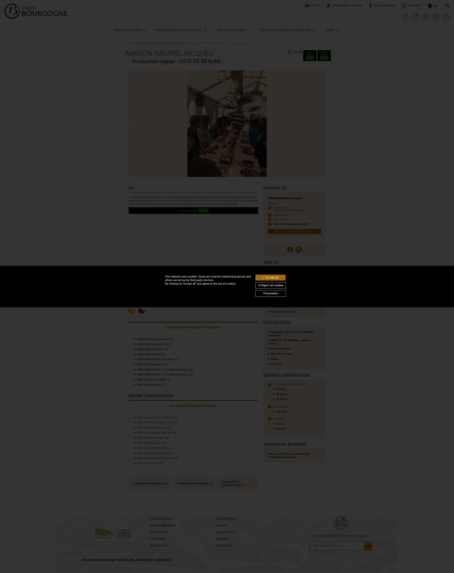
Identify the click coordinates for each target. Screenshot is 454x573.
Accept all (271, 277)
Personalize (270, 293)
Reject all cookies (271, 285)
